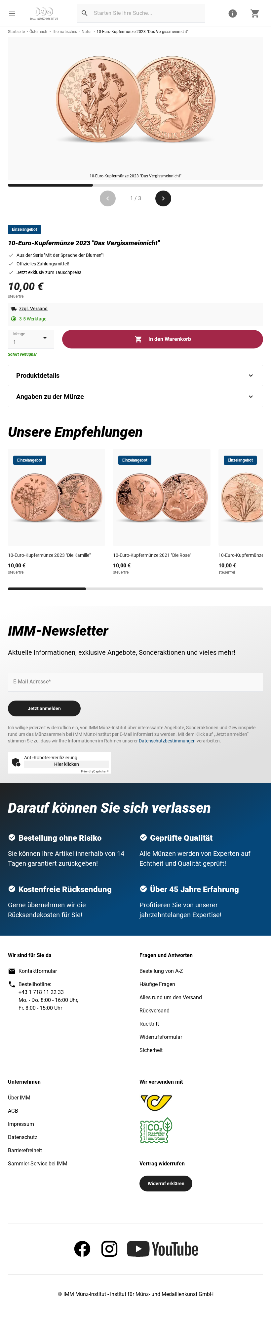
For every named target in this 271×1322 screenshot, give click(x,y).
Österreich (38, 31)
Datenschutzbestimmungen (167, 740)
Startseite (16, 31)
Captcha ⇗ (95, 771)
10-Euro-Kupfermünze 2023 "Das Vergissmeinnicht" (142, 31)
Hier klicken (66, 764)
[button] (12, 13)
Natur (87, 31)
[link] (44, 13)
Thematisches (64, 31)
